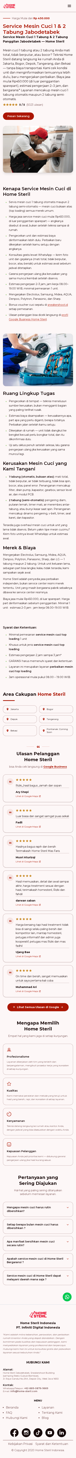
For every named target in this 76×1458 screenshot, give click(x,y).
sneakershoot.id (58, 304)
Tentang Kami (52, 1412)
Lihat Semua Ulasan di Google (38, 1007)
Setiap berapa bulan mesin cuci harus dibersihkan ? (32, 1226)
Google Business (55, 766)
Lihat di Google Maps (27, 796)
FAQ (9, 1412)
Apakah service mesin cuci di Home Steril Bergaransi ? (35, 1260)
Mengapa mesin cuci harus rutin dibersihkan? (29, 1209)
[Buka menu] (69, 6)
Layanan (48, 1407)
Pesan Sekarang (18, 116)
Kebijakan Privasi (20, 1444)
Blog (45, 1418)
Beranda (12, 1407)
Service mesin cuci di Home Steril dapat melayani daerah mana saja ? (34, 1277)
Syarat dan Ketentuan (51, 1444)
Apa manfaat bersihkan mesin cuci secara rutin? (31, 1243)
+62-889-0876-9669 (36, 1388)
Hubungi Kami (16, 1418)
